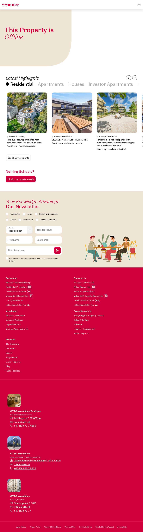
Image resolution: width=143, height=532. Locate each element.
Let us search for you (16, 305)
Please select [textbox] (15, 230)
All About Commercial (84, 282)
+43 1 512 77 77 (22, 510)
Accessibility (122, 527)
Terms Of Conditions (52, 527)
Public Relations (13, 370)
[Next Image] (134, 77)
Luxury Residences (14, 300)
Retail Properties (82, 291)
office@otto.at (22, 464)
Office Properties (82, 287)
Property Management (84, 329)
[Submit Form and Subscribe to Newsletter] (57, 250)
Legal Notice (21, 527)
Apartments (51, 84)
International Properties (17, 296)
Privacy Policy (35, 527)
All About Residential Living (18, 282)
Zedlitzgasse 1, (27, 418)
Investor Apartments (111, 84)
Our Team (10, 348)
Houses (76, 84)
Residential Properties (16, 287)
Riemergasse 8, (25, 503)
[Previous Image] (128, 77)
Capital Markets (13, 324)
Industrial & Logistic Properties (88, 296)
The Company (12, 344)
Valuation (78, 324)
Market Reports (81, 333)
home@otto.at (22, 422)
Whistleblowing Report (105, 527)
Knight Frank (12, 357)
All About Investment (15, 315)
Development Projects (16, 291)
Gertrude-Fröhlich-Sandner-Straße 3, (37, 460)
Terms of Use (70, 527)
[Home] (10, 4)
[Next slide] (137, 121)
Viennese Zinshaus (14, 320)
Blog (8, 366)
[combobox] (19, 230)
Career (9, 353)
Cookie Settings (85, 527)
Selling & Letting (81, 320)
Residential (21, 84)
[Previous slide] (6, 121)
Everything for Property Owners (89, 315)
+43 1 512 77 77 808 (25, 425)
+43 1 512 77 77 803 (25, 468)
